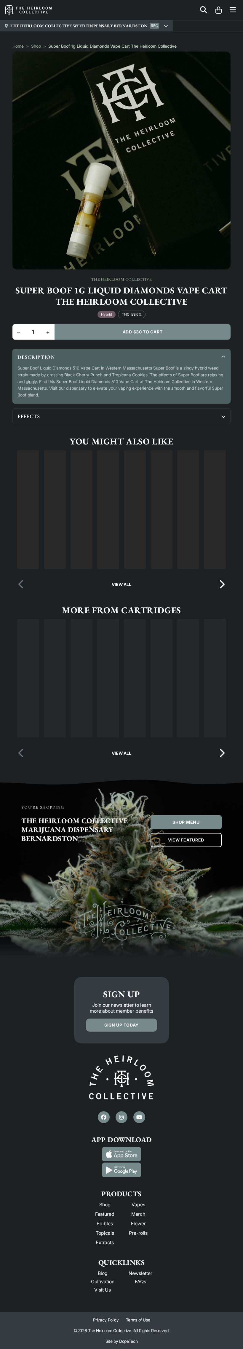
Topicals (105, 1295)
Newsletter (140, 1335)
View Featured (186, 902)
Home (18, 46)
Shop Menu (185, 884)
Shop (36, 46)
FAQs (140, 1344)
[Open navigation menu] (232, 10)
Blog (103, 1335)
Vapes (138, 1267)
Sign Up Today (121, 1087)
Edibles (105, 1286)
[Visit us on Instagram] (121, 1179)
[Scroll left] (21, 646)
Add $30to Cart (143, 331)
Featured (104, 1276)
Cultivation (102, 1344)
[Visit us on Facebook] (104, 1179)
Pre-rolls (138, 1295)
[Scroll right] (222, 646)
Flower (138, 1286)
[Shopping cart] (218, 10)
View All (121, 646)
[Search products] (204, 10)
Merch (138, 1276)
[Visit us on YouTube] (139, 1179)
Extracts (105, 1305)
